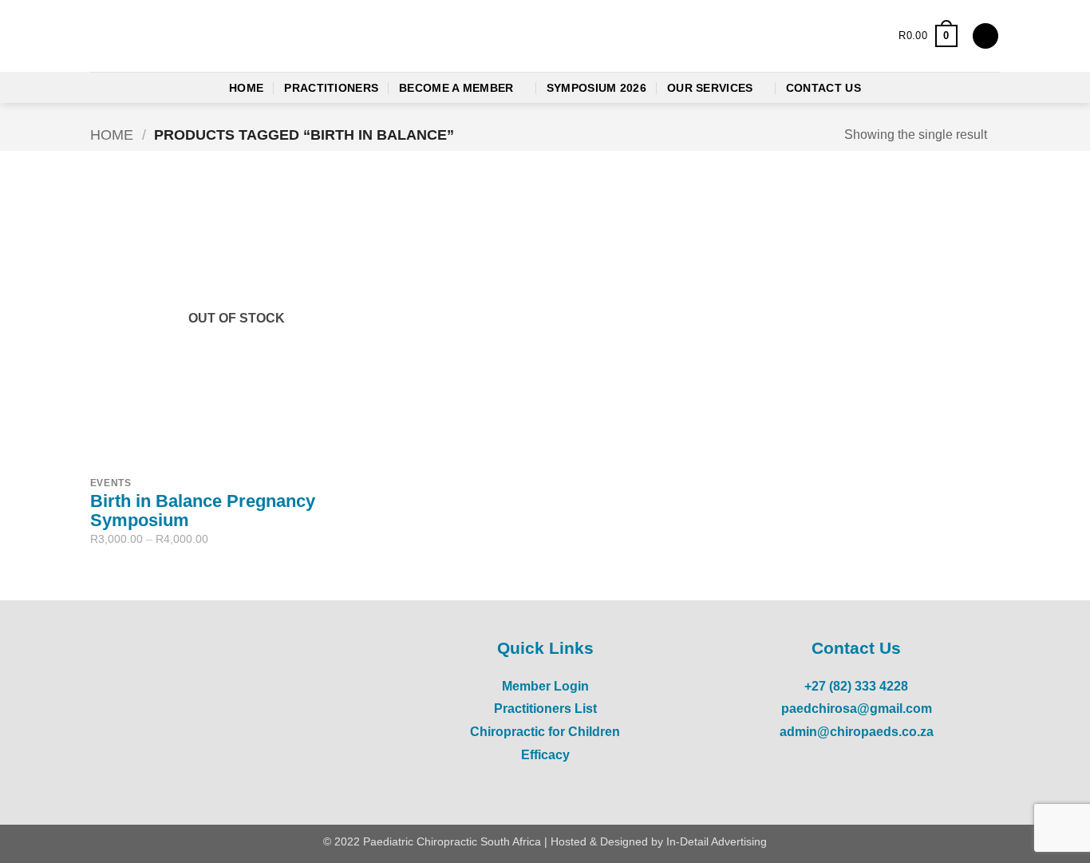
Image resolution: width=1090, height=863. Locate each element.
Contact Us (823, 87)
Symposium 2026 (596, 87)
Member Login (545, 686)
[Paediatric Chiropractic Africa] (190, 36)
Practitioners (331, 87)
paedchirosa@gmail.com (856, 708)
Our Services (709, 87)
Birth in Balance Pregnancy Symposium (202, 511)
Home (246, 87)
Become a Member (456, 87)
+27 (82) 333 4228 (856, 686)
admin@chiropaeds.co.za (857, 731)
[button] (927, 36)
